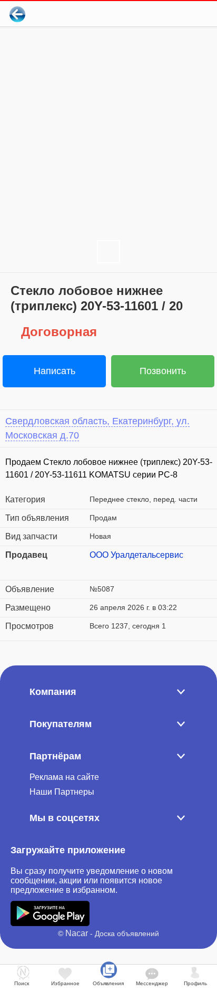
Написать (54, 371)
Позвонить (163, 371)
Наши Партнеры (61, 791)
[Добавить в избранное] (166, 14)
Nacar (76, 933)
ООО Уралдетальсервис (136, 554)
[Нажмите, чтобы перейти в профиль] (97, 568)
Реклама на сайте (64, 777)
